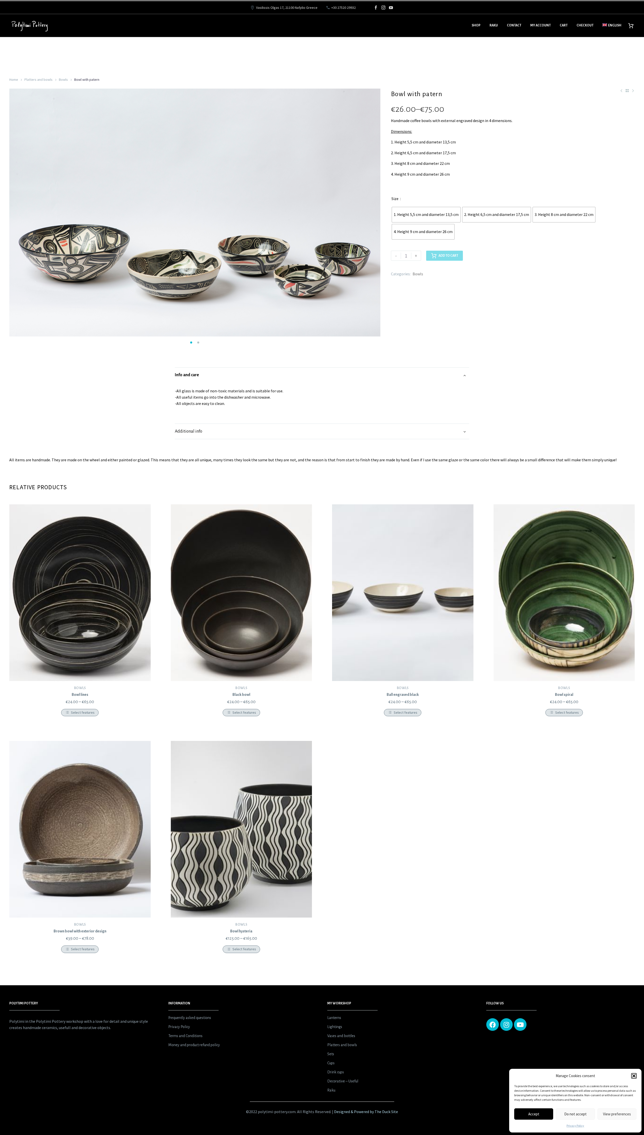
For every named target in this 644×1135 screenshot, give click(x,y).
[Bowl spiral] (564, 592)
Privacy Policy (575, 1125)
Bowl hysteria (241, 931)
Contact (514, 25)
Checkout (585, 25)
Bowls (63, 79)
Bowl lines (80, 695)
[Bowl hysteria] (241, 829)
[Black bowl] (241, 592)
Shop (476, 25)
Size (394, 198)
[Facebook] (376, 8)
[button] (633, 1075)
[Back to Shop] (627, 91)
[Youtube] (520, 1024)
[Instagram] (383, 8)
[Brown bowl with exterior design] (80, 829)
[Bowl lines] (80, 592)
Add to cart (448, 255)
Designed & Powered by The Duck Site (366, 1111)
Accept (533, 1114)
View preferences (617, 1114)
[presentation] (15, 213)
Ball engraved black (403, 695)
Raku (494, 25)
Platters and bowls (38, 79)
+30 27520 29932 (343, 7)
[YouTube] (391, 8)
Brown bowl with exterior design (80, 931)
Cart (564, 25)
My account (540, 25)
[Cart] (633, 25)
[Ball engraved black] (402, 592)
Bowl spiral (564, 695)
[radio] (426, 214)
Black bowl (241, 695)
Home (13, 79)
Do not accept (575, 1114)
